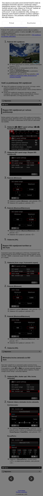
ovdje (15, 8)
